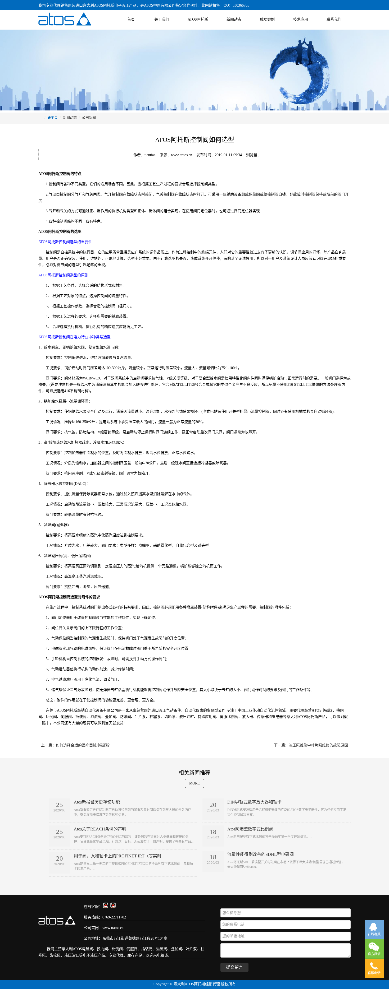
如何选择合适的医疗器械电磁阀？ (83, 745)
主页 (54, 117)
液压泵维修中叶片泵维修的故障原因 (318, 745)
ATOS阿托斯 (198, 19)
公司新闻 (89, 117)
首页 (131, 19)
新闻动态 (234, 19)
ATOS (77, 949)
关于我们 (161, 19)
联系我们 (334, 19)
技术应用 (300, 19)
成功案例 (267, 19)
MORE (194, 783)
